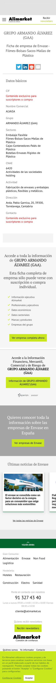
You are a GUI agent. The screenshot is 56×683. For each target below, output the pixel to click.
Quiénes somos (10, 649)
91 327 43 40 (28, 597)
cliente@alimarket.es (28, 611)
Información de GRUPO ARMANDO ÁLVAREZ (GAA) (28, 382)
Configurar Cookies (11, 678)
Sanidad (37, 583)
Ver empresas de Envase (28, 443)
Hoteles (7, 575)
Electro (25, 583)
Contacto (40, 649)
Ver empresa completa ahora (28, 337)
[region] (28, 667)
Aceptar (29, 678)
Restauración (22, 575)
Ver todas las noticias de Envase (28, 520)
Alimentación (11, 558)
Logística (8, 563)
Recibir (46, 19)
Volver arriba (28, 545)
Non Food (39, 558)
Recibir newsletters (28, 628)
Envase (26, 558)
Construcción (10, 583)
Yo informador (27, 649)
